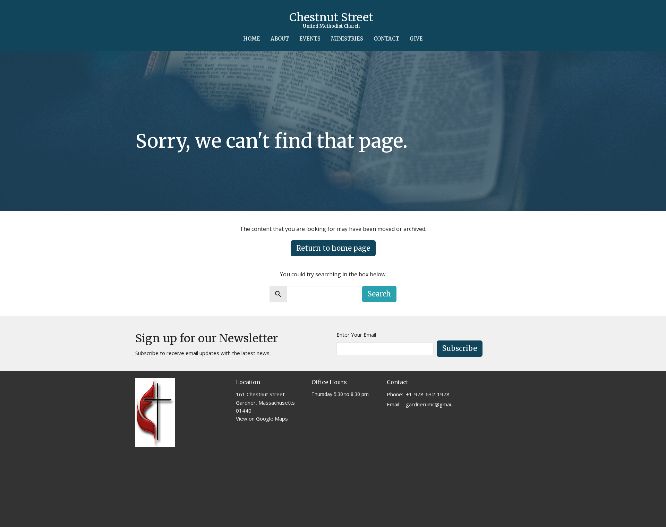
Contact (386, 38)
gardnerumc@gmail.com (430, 404)
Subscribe (459, 348)
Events (310, 38)
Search (379, 294)
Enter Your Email (356, 334)
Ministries (347, 38)
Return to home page (333, 248)
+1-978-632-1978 (428, 394)
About (280, 38)
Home (251, 38)
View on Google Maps (262, 418)
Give (416, 38)
